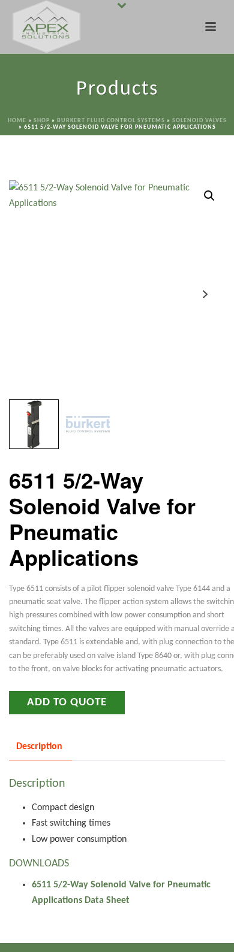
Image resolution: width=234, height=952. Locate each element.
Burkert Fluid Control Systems (111, 120)
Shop (42, 120)
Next (205, 294)
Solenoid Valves (199, 120)
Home (17, 120)
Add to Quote (67, 702)
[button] (209, 196)
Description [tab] (39, 746)
